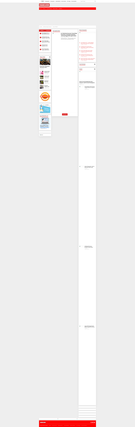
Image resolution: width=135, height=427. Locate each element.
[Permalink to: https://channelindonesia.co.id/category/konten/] (94, 69)
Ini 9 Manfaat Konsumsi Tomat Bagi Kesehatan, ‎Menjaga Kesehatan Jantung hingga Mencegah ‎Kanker (69, 34)
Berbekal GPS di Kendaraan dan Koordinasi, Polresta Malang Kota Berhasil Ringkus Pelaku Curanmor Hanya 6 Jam (46, 45)
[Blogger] (94, 422)
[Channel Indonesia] (44, 4)
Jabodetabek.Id (66, 425)
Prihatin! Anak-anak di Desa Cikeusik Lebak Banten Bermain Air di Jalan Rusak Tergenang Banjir (47, 76)
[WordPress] (91, 422)
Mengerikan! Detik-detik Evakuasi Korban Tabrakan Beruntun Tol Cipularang (47, 81)
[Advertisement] (70, 17)
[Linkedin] (93, 422)
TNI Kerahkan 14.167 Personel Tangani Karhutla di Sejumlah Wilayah (90, 87)
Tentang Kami (60, 425)
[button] (95, 1)
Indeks (50, 425)
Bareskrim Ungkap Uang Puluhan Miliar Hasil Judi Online (47, 86)
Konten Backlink (84, 425)
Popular (42, 30)
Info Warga (78, 425)
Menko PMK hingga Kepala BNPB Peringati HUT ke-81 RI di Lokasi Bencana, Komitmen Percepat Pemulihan (46, 41)
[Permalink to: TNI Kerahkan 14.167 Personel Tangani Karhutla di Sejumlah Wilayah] (81, 125)
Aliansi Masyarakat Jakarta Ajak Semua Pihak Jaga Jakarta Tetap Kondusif (45, 49)
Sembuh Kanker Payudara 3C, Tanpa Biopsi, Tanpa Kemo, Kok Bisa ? (47, 72)
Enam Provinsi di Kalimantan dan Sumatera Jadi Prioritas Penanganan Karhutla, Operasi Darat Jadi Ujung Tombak (86, 82)
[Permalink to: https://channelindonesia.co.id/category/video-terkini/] (49, 57)
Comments (48, 30)
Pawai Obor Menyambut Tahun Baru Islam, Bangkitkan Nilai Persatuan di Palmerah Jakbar (45, 67)
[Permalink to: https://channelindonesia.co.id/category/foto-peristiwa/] (94, 64)
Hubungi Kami (54, 425)
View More (65, 114)
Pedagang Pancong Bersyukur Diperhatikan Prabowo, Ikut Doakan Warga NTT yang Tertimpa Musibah (46, 37)
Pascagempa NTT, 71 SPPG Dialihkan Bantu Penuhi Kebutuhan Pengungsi (45, 33)
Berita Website (72, 425)
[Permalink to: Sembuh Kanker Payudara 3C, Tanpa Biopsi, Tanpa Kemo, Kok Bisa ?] (42, 72)
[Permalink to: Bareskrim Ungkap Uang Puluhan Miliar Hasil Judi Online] (42, 86)
